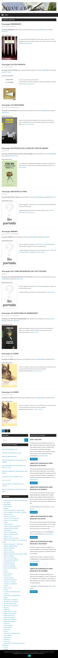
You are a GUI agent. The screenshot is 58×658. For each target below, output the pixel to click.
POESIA (6, 631)
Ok (29, 655)
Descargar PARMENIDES (11, 24)
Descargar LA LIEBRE (10, 353)
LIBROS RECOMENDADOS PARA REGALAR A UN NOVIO (14, 490)
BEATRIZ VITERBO (6, 72)
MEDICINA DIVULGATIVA (10, 603)
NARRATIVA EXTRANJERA (10, 619)
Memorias (6, 607)
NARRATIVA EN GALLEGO (10, 613)
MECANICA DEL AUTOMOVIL (11, 601)
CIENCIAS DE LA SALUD (10, 516)
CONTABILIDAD (8, 530)
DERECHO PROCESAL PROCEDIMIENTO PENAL (15, 554)
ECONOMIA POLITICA (9, 562)
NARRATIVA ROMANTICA (10, 621)
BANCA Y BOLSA (8, 506)
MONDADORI (5, 112)
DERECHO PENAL (8, 550)
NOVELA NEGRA (8, 627)
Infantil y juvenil (7, 587)
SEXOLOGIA (7, 641)
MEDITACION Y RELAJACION (11, 605)
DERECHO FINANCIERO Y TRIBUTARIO (13, 544)
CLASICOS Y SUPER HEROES (11, 520)
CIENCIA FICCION (8, 514)
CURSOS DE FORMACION (10, 532)
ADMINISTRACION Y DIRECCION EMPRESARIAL (16, 500)
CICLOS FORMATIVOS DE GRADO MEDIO (14, 510)
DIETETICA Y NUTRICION (10, 558)
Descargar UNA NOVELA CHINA (14, 191)
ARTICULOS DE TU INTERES (38, 435)
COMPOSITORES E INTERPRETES (12, 526)
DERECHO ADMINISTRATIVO (11, 534)
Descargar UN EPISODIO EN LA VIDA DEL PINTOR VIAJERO (25, 148)
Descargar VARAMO (10, 231)
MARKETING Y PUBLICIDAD (11, 599)
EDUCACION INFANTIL (9, 564)
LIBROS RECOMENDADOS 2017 (10, 449)
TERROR (6, 649)
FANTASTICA (7, 576)
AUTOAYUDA (7, 502)
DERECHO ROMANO (9, 556)
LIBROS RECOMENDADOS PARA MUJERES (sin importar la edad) (13, 466)
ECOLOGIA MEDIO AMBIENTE (11, 560)
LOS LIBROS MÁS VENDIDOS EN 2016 (11, 453)
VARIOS (5, 194)
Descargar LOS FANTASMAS (13, 105)
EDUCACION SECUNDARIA (10, 568)
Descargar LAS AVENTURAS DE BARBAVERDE (20, 313)
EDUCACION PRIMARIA (9, 566)
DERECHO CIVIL (7, 536)
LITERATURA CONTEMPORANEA (11, 107)
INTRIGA (6, 590)
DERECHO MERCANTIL (9, 548)
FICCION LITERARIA (8, 67)
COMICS (6, 522)
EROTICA (6, 572)
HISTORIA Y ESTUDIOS (10, 582)
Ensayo (5, 570)
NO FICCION (7, 623)
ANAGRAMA (46, 237)
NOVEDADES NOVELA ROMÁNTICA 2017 (12, 476)
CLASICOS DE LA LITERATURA (11, 518)
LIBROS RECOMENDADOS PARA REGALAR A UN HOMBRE (14, 461)
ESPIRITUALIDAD (8, 574)
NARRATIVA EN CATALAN (10, 611)
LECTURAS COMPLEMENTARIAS (12, 591)
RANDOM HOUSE (13, 156)
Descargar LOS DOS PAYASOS (13, 64)
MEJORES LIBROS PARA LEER (9, 456)
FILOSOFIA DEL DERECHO (10, 580)
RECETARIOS (7, 637)
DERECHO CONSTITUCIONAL (11, 538)
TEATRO (6, 647)
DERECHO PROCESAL (9, 552)
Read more (34, 459)
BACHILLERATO (7, 504)
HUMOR (6, 586)
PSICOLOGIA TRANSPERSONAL (12, 633)
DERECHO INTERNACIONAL (11, 546)
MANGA (6, 597)
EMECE (53, 359)
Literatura (6, 593)
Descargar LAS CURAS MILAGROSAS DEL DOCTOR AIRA (24, 271)
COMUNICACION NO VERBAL (11, 528)
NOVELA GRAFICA (8, 625)
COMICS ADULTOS (8, 524)
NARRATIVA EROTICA (9, 615)
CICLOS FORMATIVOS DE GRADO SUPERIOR (15, 512)
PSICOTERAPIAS (8, 635)
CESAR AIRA (42, 29)
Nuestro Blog (7, 629)
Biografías (6, 508)
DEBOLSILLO (5, 31)
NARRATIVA (6, 150)
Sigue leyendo (28, 43)
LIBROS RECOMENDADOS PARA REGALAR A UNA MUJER (14, 472)
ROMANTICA (7, 639)
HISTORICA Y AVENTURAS (9, 26)
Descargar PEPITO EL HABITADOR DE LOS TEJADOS (13, 485)
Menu (6, 14)
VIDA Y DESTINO (6, 480)
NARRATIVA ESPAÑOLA (9, 617)
